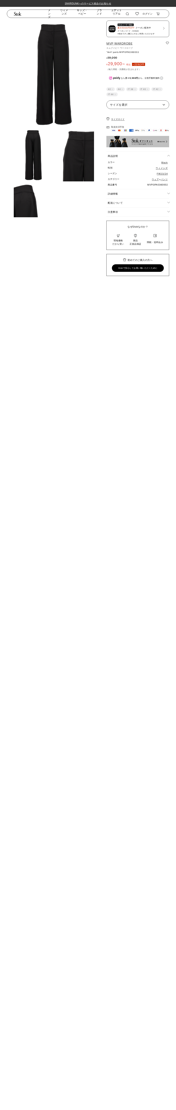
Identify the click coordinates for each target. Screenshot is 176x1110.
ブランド (99, 12)
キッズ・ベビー (82, 12)
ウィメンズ (64, 12)
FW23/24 (162, 173)
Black (164, 162)
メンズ (49, 14)
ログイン (147, 13)
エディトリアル (116, 12)
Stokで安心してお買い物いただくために (137, 268)
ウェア (155, 179)
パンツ (164, 179)
